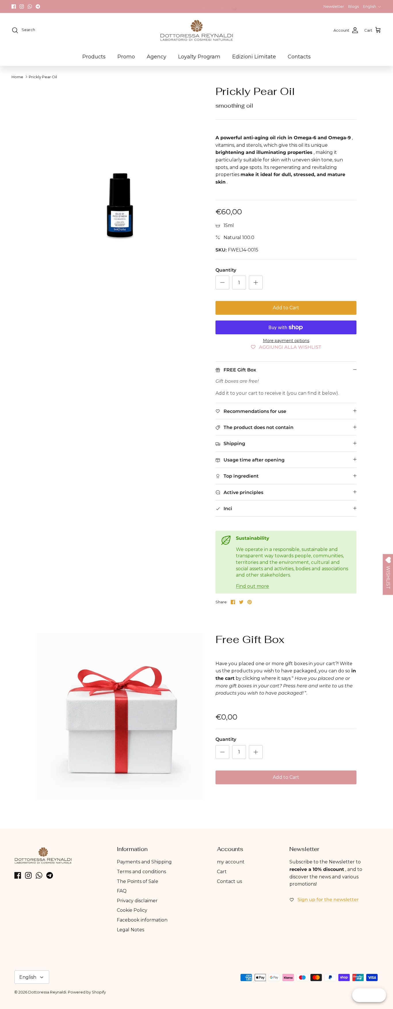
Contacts (299, 57)
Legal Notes (130, 929)
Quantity (225, 270)
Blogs (353, 6)
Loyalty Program (199, 57)
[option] (120, 168)
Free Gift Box (249, 639)
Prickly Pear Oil (43, 77)
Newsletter (333, 6)
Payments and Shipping (144, 862)
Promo (126, 57)
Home (17, 77)
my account (231, 862)
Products (94, 57)
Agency (156, 57)
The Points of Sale (137, 881)
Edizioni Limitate (254, 57)
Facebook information (142, 920)
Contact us (229, 881)
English (369, 6)
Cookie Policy (132, 910)
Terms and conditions (141, 871)
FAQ (122, 891)
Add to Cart (286, 307)
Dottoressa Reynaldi (47, 992)
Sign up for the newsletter (328, 899)
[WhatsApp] (30, 6)
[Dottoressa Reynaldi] (196, 30)
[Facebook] (14, 6)
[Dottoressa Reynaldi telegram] (38, 6)
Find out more (252, 586)
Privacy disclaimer (137, 900)
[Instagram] (22, 6)
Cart (222, 871)
